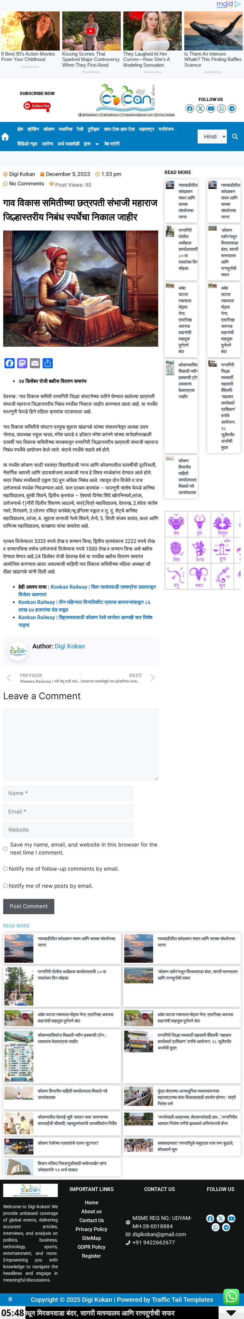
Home (91, 1203)
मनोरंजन (166, 129)
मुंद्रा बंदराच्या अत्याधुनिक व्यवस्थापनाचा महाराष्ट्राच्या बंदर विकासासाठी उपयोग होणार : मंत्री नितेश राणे (197, 1097)
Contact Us (91, 1220)
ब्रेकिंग (33, 129)
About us (91, 1212)
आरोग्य (47, 144)
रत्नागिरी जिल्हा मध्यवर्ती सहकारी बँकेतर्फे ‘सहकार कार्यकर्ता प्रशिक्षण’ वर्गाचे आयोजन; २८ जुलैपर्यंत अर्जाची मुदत (194, 1041)
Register (91, 1256)
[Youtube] (211, 108)
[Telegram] (232, 108)
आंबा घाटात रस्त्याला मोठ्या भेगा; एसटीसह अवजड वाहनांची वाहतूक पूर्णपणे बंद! (185, 319)
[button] (235, 136)
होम (20, 129)
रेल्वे (80, 129)
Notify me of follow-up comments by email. (64, 869)
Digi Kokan (70, 646)
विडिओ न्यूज (27, 144)
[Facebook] (190, 108)
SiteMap (91, 1238)
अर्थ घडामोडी (68, 144)
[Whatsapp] (221, 108)
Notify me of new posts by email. (51, 886)
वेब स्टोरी (112, 144)
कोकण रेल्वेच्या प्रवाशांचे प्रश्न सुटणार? (68, 1143)
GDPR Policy (91, 1247)
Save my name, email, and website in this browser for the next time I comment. (84, 848)
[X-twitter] (200, 108)
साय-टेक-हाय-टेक (119, 129)
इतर (87, 144)
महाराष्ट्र (146, 129)
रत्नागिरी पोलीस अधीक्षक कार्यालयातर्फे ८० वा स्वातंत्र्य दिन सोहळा (188, 249)
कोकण (49, 129)
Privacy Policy (91, 1229)
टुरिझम (93, 129)
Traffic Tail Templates (182, 1299)
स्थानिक (65, 129)
